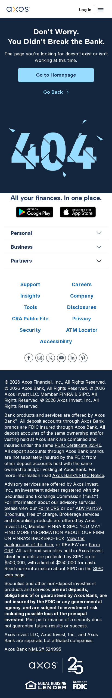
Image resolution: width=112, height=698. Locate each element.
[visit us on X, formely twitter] (50, 357)
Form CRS (49, 508)
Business (22, 247)
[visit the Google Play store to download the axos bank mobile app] (34, 212)
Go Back (53, 92)
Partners (21, 261)
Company (82, 296)
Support (30, 284)
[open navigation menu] (100, 9)
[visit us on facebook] (28, 357)
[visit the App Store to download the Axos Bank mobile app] (78, 212)
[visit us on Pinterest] (83, 357)
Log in (85, 9)
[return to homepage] (18, 10)
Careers (82, 284)
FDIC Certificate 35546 (78, 445)
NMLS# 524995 (44, 649)
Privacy (81, 318)
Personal (21, 233)
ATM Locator (82, 330)
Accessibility (56, 341)
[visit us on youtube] (61, 357)
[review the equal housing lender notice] (45, 685)
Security (30, 330)
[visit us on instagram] (39, 357)
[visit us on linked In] (72, 357)
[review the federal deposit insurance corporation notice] (80, 685)
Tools (30, 307)
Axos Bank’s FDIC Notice (78, 475)
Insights (30, 296)
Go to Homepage (56, 75)
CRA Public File (30, 318)
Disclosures (81, 307)
